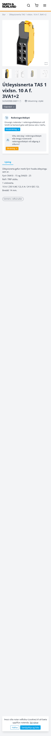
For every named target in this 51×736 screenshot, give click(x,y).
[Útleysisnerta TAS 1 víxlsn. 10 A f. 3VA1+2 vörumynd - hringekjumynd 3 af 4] (32, 73)
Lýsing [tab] (8, 162)
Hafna (15, 727)
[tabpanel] (25, 179)
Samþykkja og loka (30, 727)
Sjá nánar (34, 722)
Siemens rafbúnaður (13, 199)
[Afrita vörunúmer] (20, 101)
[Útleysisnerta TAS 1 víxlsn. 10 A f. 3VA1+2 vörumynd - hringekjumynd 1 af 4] (7, 73)
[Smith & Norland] (9, 5)
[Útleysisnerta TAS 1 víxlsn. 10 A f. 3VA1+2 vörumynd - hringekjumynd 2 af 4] (19, 73)
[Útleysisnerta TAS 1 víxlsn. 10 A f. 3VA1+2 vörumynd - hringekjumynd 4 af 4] (45, 73)
